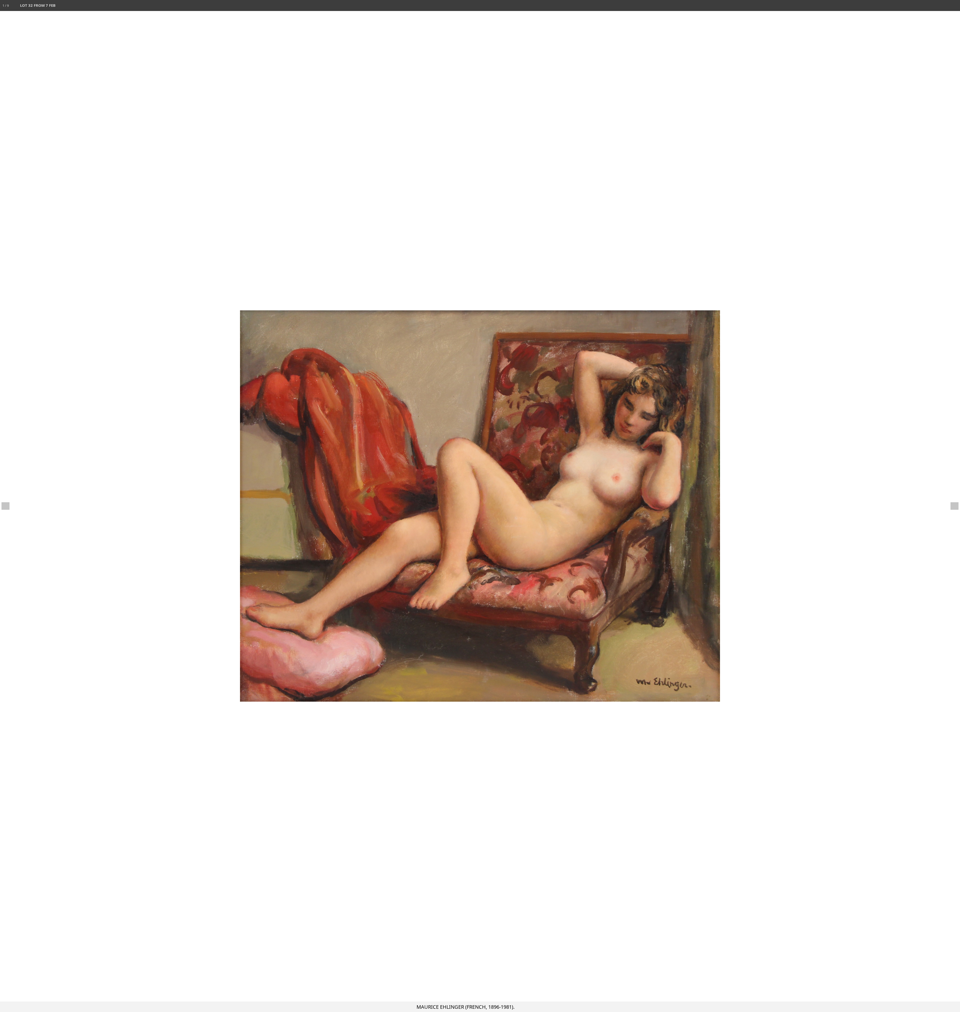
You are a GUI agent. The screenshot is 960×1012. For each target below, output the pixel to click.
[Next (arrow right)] (951, 506)
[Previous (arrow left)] (9, 506)
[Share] (943, 5)
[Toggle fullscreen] (932, 5)
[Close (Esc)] (954, 5)
